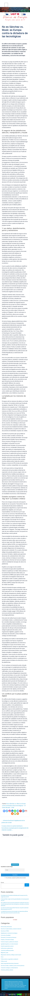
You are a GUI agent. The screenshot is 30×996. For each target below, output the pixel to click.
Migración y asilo (4, 952)
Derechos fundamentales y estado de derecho (11, 928)
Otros (2, 956)
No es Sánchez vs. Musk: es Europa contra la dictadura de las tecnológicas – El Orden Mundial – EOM (14, 805)
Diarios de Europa (15, 17)
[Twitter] (7, 811)
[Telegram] (18, 811)
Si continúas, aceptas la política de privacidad (16, 877)
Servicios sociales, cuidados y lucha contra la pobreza (12, 965)
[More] (18, 813)
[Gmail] (26, 811)
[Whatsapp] (15, 811)
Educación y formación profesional (8, 937)
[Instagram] (9, 811)
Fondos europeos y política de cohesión (9, 941)
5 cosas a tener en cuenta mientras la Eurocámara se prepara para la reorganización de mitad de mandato (15, 828)
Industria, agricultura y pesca (7, 946)
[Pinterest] (20, 811)
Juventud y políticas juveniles (7, 950)
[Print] (12, 813)
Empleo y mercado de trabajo (7, 939)
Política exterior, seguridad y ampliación (9, 959)
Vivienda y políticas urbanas (7, 969)
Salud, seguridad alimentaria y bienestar (10, 963)
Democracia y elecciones (6, 926)
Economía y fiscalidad (5, 935)
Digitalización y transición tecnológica (9, 933)
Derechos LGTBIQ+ (5, 931)
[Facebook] (4, 811)
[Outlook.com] (23, 811)
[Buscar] (27, 885)
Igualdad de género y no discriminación (9, 944)
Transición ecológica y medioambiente (9, 967)
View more (3, 992)
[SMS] (15, 813)
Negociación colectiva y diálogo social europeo (11, 954)
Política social (4, 961)
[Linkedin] (12, 811)
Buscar (2, 882)
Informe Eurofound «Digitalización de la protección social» (13, 821)
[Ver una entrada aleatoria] (27, 5)
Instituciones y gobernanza (7, 948)
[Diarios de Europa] (2, 5)
